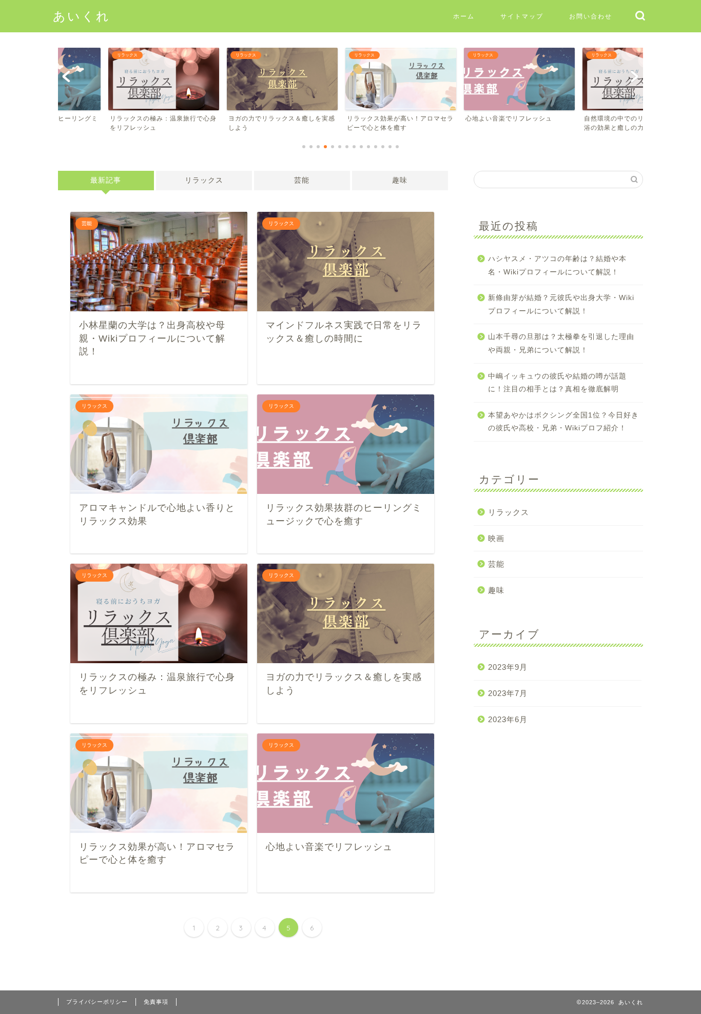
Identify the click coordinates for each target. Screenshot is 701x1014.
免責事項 (156, 1002)
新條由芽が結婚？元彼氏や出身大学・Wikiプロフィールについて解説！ (561, 304)
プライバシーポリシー (97, 1002)
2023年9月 (508, 667)
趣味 (399, 180)
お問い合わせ (590, 16)
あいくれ (81, 16)
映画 (496, 538)
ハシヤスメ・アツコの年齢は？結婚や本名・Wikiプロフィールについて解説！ (557, 265)
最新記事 (105, 180)
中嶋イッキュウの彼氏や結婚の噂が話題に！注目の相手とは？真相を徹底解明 (557, 382)
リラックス (204, 180)
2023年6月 (508, 719)
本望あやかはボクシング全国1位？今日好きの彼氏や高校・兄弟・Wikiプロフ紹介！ (563, 421)
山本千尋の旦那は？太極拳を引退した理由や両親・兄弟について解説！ (561, 343)
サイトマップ (521, 16)
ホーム (464, 16)
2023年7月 (508, 693)
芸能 (301, 180)
